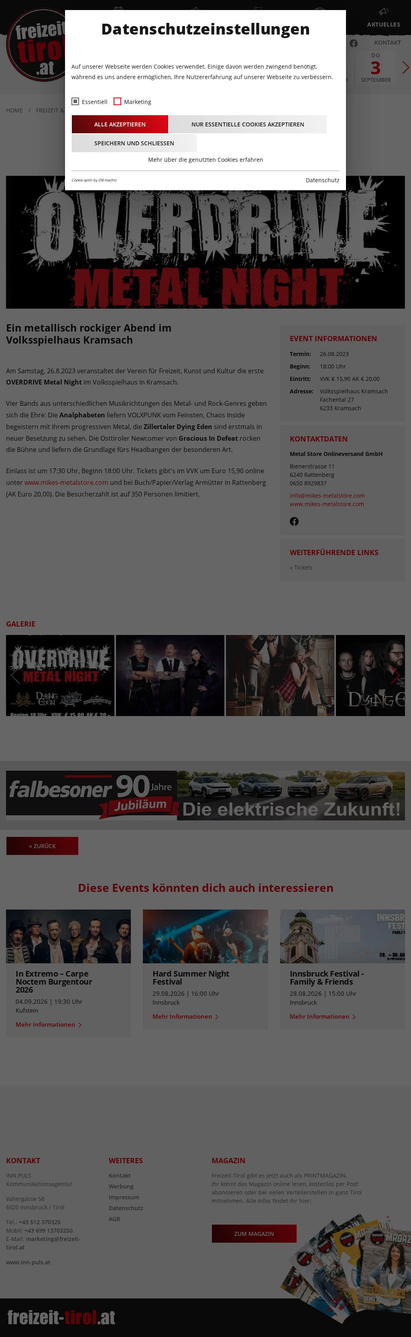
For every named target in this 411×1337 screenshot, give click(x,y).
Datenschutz (323, 180)
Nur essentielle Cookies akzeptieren (247, 124)
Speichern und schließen (134, 143)
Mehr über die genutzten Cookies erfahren (205, 159)
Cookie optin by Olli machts (93, 180)
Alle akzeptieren (120, 124)
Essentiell (95, 102)
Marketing (137, 102)
